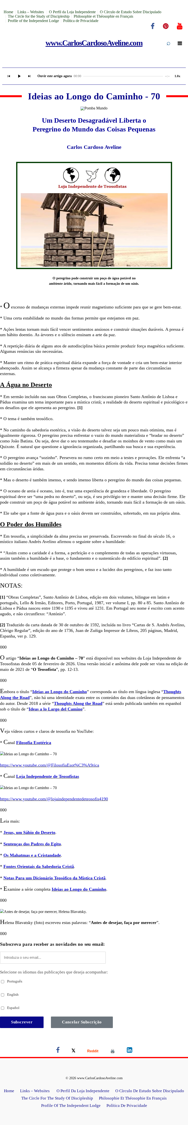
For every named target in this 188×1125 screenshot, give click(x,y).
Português (14, 981)
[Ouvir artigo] (19, 76)
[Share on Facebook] (58, 1050)
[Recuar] (9, 76)
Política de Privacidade (80, 21)
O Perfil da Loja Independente (72, 12)
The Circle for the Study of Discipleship (39, 16)
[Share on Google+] (93, 1050)
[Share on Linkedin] (129, 1050)
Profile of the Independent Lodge (33, 21)
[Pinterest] (165, 26)
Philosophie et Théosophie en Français (103, 16)
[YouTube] (179, 26)
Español (12, 1008)
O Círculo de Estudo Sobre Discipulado (130, 12)
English (12, 994)
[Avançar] (29, 76)
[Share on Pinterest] (113, 1050)
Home (8, 12)
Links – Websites (31, 12)
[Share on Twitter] (73, 1050)
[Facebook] (152, 26)
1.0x (177, 76)
